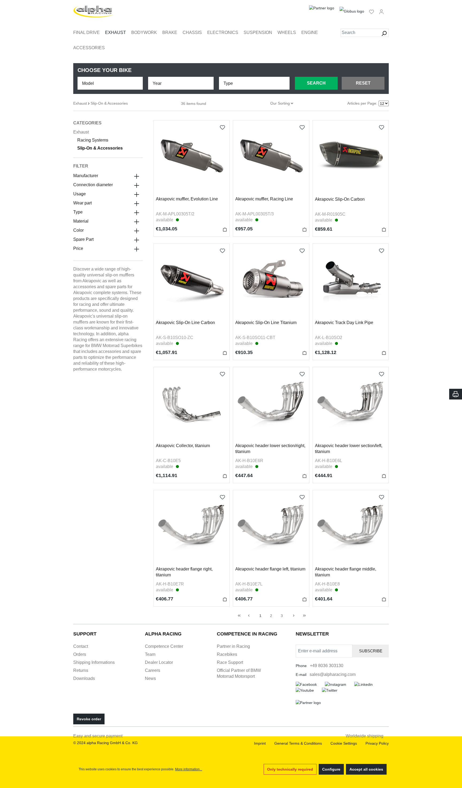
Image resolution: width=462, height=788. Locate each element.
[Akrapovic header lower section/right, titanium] (271, 405)
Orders (79, 654)
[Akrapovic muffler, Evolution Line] (191, 158)
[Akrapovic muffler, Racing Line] (271, 158)
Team (150, 654)
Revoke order (89, 719)
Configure (331, 769)
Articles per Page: (362, 103)
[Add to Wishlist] (222, 127)
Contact (80, 646)
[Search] (384, 33)
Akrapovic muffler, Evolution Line (187, 199)
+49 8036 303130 (326, 665)
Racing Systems (92, 140)
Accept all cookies (366, 769)
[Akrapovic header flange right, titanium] (191, 528)
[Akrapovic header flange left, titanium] (271, 528)
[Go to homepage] (93, 11)
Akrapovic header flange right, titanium (184, 572)
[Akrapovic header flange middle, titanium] (350, 528)
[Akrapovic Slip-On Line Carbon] (191, 281)
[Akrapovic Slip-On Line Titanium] (271, 281)
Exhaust (81, 132)
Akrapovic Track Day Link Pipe (344, 322)
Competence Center (164, 646)
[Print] (455, 394)
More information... (188, 769)
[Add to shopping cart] (224, 229)
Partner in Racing (233, 646)
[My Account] (381, 11)
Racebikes (227, 654)
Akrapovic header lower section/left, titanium (348, 448)
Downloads (84, 678)
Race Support (230, 662)
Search (316, 83)
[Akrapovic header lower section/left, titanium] (350, 405)
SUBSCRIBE (370, 651)
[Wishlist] (371, 11)
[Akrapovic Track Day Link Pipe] (350, 281)
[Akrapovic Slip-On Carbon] (350, 158)
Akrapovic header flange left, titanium (270, 569)
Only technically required (290, 769)
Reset (363, 83)
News (150, 678)
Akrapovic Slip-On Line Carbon (185, 322)
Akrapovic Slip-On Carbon (340, 199)
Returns (80, 670)
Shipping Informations (94, 662)
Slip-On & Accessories (100, 148)
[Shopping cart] (388, 9)
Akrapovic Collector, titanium (183, 445)
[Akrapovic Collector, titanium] (191, 405)
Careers (152, 670)
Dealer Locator (159, 662)
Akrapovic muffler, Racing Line (264, 199)
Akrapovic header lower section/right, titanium (270, 448)
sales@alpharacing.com (333, 674)
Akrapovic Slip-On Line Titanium (266, 322)
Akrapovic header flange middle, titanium (345, 572)
